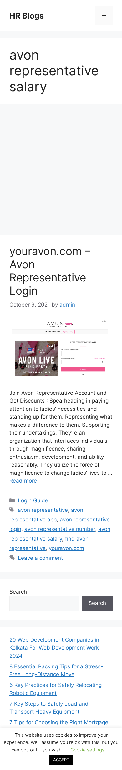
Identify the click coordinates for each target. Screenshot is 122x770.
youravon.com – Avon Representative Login (49, 270)
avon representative (43, 510)
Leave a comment (40, 558)
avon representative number (59, 529)
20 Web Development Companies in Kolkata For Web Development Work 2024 (54, 648)
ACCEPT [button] (61, 759)
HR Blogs (26, 15)
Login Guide (33, 500)
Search (18, 592)
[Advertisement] (61, 171)
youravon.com (66, 548)
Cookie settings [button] (87, 750)
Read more (23, 481)
